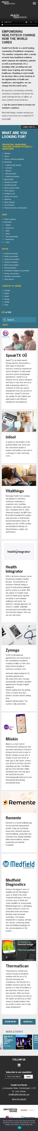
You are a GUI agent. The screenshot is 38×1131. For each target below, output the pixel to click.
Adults (8, 231)
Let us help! (6, 119)
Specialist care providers (12, 276)
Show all (28, 1021)
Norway (6, 299)
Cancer (6, 156)
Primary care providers (11, 273)
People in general (9, 219)
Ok (19, 1127)
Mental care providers (11, 265)
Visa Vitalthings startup (19, 502)
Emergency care (9, 194)
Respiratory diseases (12, 176)
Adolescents (10, 228)
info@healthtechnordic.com (19, 1094)
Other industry (9, 279)
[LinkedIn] (19, 1065)
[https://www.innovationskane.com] (10, 1110)
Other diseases (9, 191)
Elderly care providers (11, 256)
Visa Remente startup (19, 822)
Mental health (8, 179)
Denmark (7, 290)
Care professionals (12, 236)
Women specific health (11, 188)
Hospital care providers (11, 259)
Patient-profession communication (15, 208)
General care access (11, 196)
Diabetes (8, 171)
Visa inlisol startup (19, 437)
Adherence (7, 199)
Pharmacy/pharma (10, 268)
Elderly (8, 234)
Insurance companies (11, 262)
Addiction (7, 153)
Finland (6, 293)
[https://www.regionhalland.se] (28, 1117)
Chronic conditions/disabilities (14, 159)
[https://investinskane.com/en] (28, 1110)
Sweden (6, 302)
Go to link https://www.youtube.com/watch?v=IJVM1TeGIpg (17, 1042)
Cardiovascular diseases (13, 165)
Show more (10, 1021)
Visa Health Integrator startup (19, 581)
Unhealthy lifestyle (10, 185)
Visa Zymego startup (19, 667)
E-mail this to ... (30, 127)
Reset (5, 325)
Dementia (9, 168)
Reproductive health (10, 182)
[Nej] (36, 1124)
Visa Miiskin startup (19, 751)
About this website (19, 1099)
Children (8, 225)
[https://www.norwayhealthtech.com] (10, 1117)
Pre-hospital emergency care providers (16, 271)
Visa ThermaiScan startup (19, 977)
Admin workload (9, 202)
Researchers (10, 239)
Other (7, 242)
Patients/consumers (11, 253)
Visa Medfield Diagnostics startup (19, 896)
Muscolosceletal (11, 174)
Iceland (6, 296)
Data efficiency (9, 205)
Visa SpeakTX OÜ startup (19, 369)
